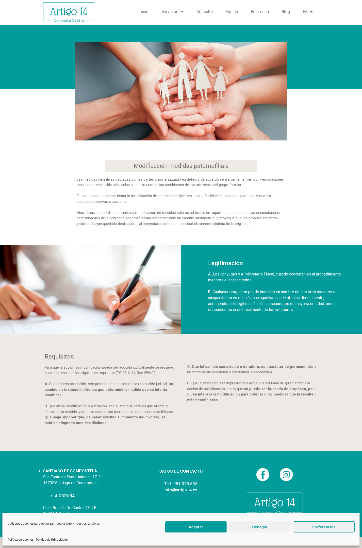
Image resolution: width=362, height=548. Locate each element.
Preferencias (323, 527)
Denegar (259, 527)
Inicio (143, 11)
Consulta (204, 11)
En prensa (260, 11)
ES (305, 11)
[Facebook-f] (262, 474)
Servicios (169, 11)
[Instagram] (286, 474)
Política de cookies (20, 539)
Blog (286, 11)
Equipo (232, 11)
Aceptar (196, 527)
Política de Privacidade (52, 539)
